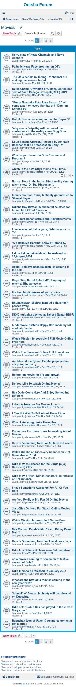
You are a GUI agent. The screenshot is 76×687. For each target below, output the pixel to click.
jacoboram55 (32, 416)
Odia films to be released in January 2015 (39, 571)
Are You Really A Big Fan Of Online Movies (40, 499)
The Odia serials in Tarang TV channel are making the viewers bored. (39, 78)
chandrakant (31, 187)
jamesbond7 (31, 502)
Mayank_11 (31, 221)
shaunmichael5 (33, 523)
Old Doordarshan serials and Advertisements (41, 218)
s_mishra (30, 122)
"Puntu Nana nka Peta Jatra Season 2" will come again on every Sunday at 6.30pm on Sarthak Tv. (40, 105)
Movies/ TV (11, 27)
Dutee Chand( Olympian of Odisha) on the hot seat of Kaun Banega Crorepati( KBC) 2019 (42, 90)
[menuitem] (69, 13)
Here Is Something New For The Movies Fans (41, 541)
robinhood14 (31, 398)
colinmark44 (31, 446)
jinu (27, 148)
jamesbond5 (31, 493)
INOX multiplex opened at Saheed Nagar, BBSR (43, 314)
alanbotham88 (32, 407)
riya (27, 613)
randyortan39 (32, 331)
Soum (28, 586)
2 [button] (41, 41)
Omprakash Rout (34, 201)
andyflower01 (32, 425)
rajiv (27, 161)
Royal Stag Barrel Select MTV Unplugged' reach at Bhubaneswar (39, 282)
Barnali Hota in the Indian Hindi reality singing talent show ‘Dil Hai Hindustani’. (42, 183)
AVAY (28, 458)
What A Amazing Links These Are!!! (35, 422)
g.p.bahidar (31, 565)
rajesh (28, 470)
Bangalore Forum (25, 684)
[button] (51, 40)
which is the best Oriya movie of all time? (39, 169)
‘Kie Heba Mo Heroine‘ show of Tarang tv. (39, 242)
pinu (27, 83)
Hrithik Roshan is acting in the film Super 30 (41, 119)
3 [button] (46, 41)
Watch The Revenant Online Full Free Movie (40, 352)
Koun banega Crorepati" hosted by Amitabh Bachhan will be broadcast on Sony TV (40, 143)
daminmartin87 (32, 437)
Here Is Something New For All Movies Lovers (42, 443)
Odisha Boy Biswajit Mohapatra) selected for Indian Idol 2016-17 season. (41, 208)
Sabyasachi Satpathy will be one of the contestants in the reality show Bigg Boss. (39, 130)
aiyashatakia (31, 544)
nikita (28, 111)
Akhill (28, 134)
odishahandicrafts (34, 386)
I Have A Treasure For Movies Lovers (36, 404)
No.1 (27, 60)
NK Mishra (30, 69)
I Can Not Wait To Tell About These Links (38, 413)
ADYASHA (30, 286)
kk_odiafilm (31, 482)
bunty (28, 599)
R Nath (29, 574)
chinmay (29, 626)
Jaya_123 (30, 309)
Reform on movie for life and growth (36, 374)
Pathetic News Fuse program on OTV (36, 66)
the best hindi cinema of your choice (36, 292)
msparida (30, 377)
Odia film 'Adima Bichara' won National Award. (42, 550)
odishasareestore (34, 172)
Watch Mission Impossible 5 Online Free (38, 520)
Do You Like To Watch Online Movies (36, 383)
